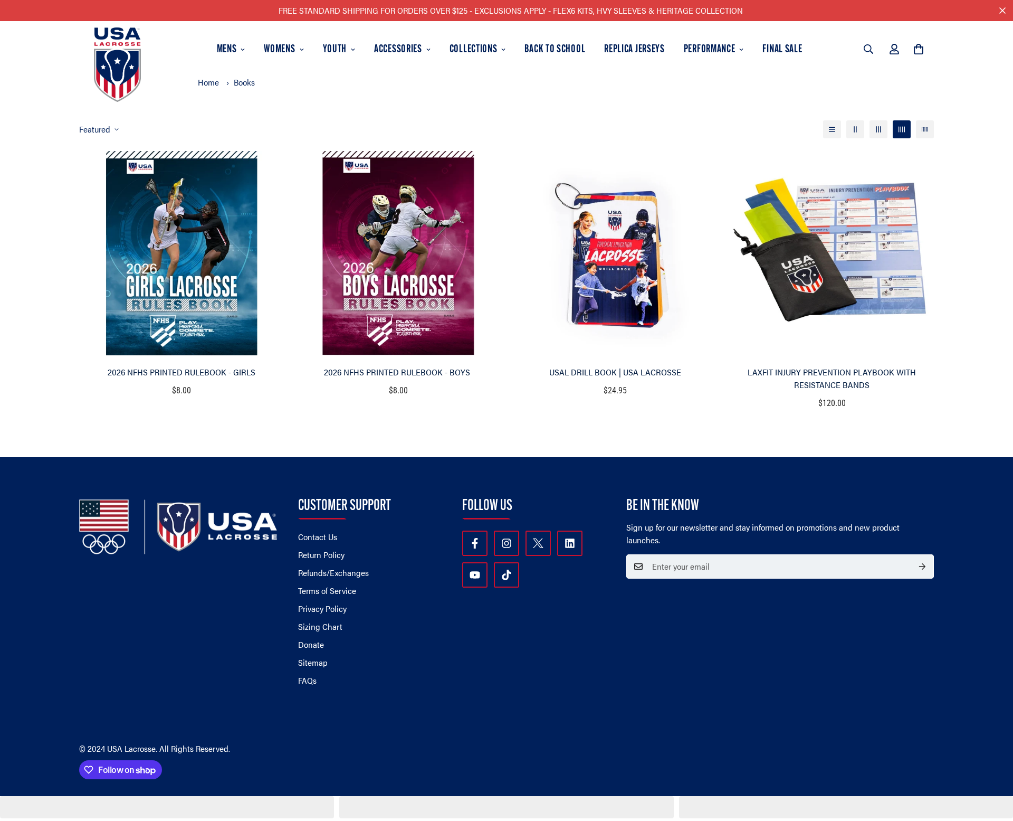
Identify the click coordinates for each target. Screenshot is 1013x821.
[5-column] (925, 129)
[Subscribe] (922, 566)
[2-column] (855, 129)
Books (244, 82)
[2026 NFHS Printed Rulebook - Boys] (398, 253)
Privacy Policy (322, 608)
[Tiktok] (506, 575)
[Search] (868, 49)
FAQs (307, 680)
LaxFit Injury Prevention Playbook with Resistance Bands (832, 378)
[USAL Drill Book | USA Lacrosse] (615, 253)
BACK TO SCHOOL (554, 49)
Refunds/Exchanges (333, 573)
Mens (227, 49)
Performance (709, 49)
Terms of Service (327, 590)
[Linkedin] (569, 543)
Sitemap (313, 662)
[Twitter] (538, 543)
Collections (474, 49)
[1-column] (832, 129)
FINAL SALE (782, 49)
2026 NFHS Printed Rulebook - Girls (181, 372)
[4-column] (902, 129)
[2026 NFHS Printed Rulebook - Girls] (181, 253)
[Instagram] (506, 543)
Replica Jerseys (634, 49)
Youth (335, 49)
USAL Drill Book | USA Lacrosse (615, 372)
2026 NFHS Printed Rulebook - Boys (398, 372)
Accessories (398, 49)
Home (208, 82)
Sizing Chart (320, 626)
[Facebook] (475, 543)
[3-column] (878, 129)
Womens (279, 49)
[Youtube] (475, 575)
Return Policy (321, 555)
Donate (311, 644)
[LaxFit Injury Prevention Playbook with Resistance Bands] (832, 253)
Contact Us (317, 537)
